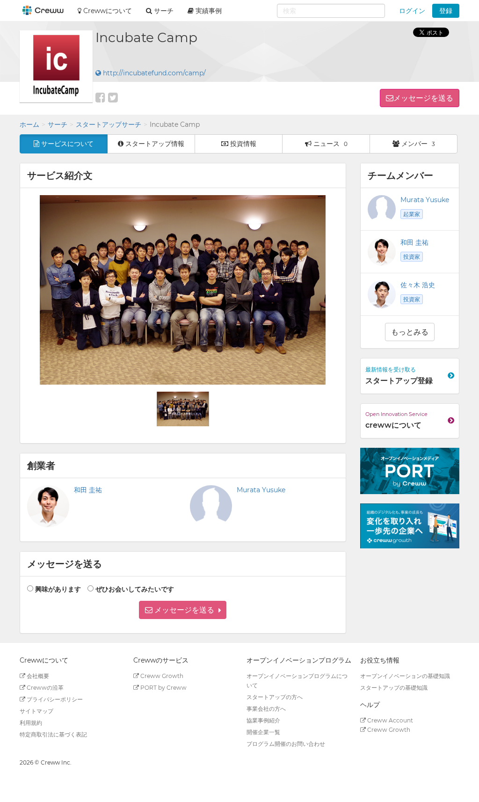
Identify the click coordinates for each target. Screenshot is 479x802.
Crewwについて (106, 11)
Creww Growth (161, 675)
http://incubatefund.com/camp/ (153, 73)
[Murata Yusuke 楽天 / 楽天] (211, 506)
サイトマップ (36, 711)
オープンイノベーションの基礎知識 (405, 675)
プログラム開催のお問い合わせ (286, 743)
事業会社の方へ (266, 708)
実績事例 (208, 11)
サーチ (57, 124)
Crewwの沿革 (44, 687)
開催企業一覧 (263, 732)
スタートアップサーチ (108, 124)
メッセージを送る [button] (423, 98)
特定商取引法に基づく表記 (53, 734)
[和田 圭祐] (382, 252)
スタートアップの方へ (275, 696)
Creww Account (389, 720)
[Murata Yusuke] (382, 209)
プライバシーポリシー (54, 699)
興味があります (58, 589)
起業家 (411, 214)
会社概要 (37, 675)
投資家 (411, 256)
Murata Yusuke (261, 490)
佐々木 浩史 (417, 285)
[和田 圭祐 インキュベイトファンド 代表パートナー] (48, 506)
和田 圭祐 (88, 490)
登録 (445, 11)
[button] (182, 610)
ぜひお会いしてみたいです (134, 589)
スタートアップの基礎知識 (394, 687)
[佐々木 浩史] (382, 294)
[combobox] (331, 11)
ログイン (412, 11)
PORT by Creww (163, 687)
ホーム (29, 124)
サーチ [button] (163, 11)
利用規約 (31, 722)
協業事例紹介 (263, 720)
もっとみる (409, 332)
